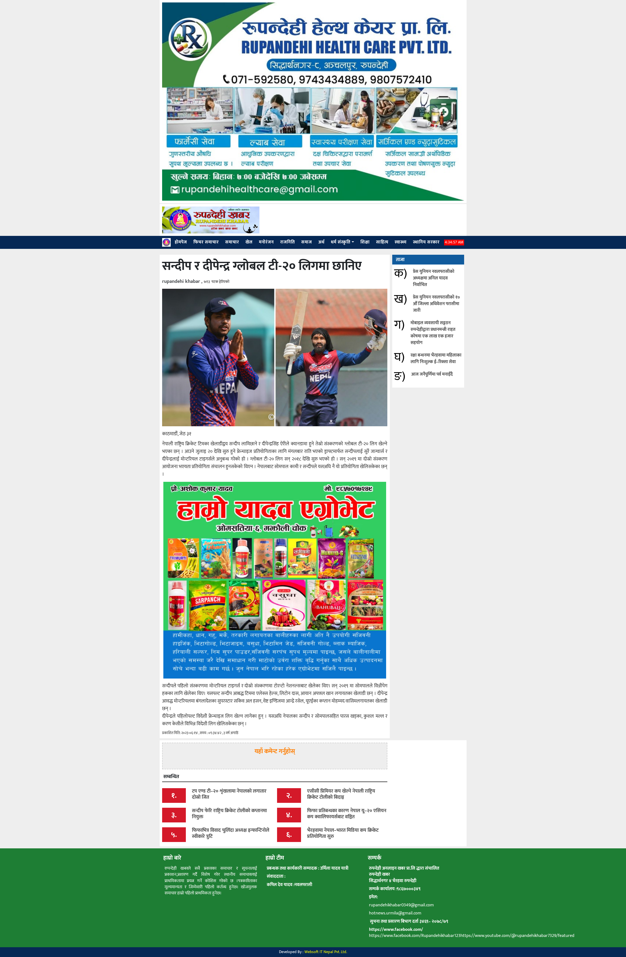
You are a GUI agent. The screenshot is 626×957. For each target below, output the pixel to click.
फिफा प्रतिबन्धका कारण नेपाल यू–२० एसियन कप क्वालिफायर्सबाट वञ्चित (346, 814)
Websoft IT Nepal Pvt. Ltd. (325, 952)
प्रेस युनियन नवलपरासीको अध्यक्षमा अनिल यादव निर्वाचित (433, 278)
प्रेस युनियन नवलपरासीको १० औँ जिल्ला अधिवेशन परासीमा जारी (436, 304)
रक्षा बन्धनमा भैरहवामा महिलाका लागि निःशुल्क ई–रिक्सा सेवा (436, 359)
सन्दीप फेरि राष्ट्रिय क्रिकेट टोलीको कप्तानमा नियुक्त (229, 814)
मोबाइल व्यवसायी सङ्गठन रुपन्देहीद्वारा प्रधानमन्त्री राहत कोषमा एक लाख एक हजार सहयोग (433, 332)
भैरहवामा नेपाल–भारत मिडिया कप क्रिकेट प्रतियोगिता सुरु (343, 833)
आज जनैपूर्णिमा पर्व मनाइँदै (432, 374)
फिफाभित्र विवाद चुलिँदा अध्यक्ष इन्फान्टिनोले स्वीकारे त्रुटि (230, 833)
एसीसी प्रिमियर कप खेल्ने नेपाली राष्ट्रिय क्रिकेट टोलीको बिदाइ (341, 794)
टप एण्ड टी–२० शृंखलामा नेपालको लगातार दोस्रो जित (229, 794)
